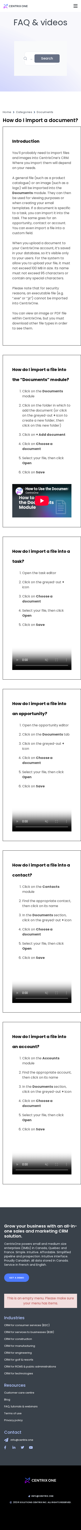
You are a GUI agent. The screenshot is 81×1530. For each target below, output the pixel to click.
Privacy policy (13, 1420)
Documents (45, 112)
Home (7, 112)
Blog (7, 1400)
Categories (24, 112)
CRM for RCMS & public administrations (30, 1367)
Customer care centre (19, 1393)
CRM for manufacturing (19, 1346)
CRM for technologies (18, 1373)
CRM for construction (18, 1339)
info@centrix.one (22, 1440)
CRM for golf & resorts (18, 1360)
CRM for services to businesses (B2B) (29, 1332)
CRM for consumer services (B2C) (27, 1325)
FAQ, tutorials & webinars (21, 1406)
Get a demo (16, 1277)
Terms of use (13, 1413)
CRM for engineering (18, 1353)
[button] (75, 6)
